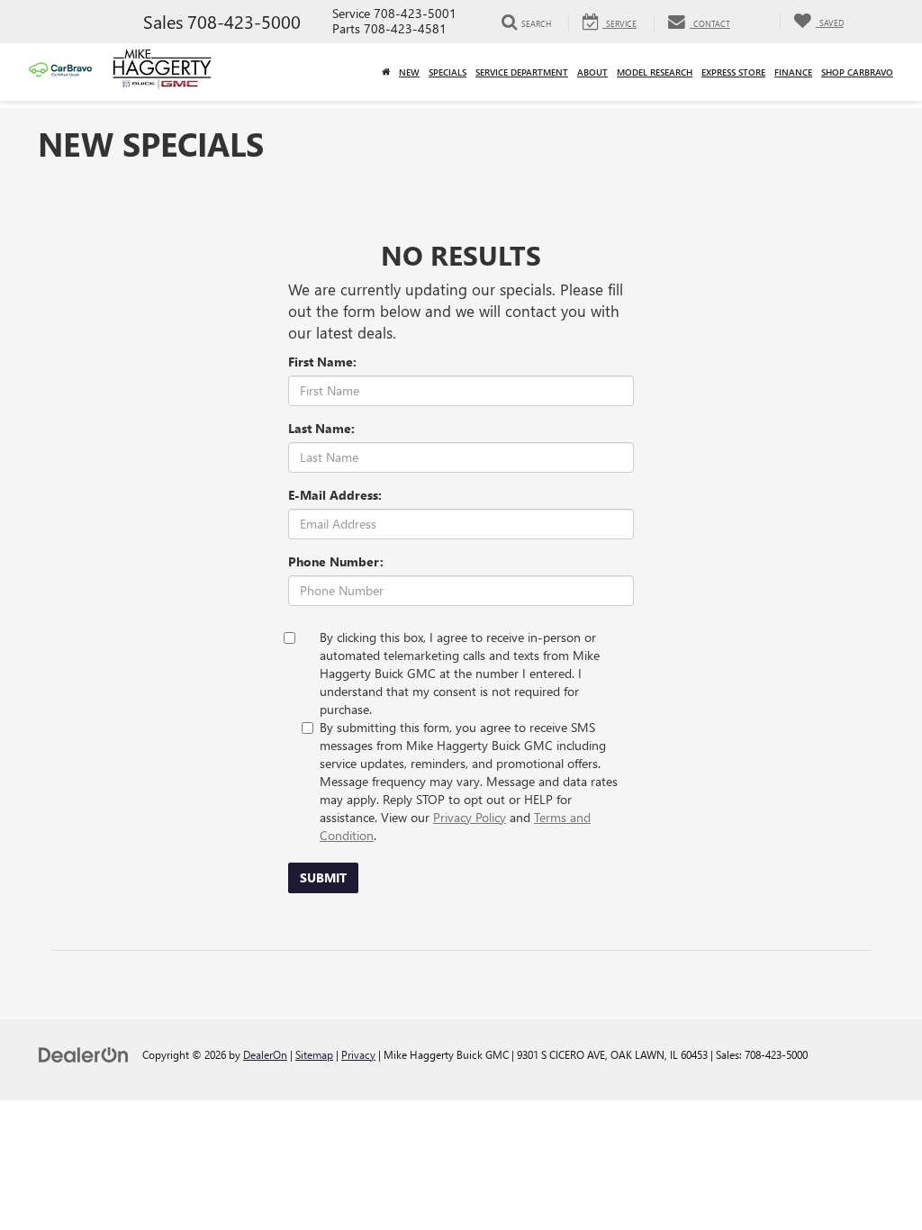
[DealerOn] (84, 1054)
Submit (323, 877)
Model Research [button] (654, 72)
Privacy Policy (469, 817)
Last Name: (321, 428)
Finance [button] (793, 72)
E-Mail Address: (335, 494)
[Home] (385, 72)
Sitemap (314, 1054)
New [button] (409, 72)
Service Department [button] (521, 72)
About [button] (592, 72)
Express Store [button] (733, 72)
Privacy (358, 1054)
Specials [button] (447, 72)
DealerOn (265, 1054)
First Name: (322, 361)
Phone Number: (336, 561)
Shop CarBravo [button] (857, 72)
